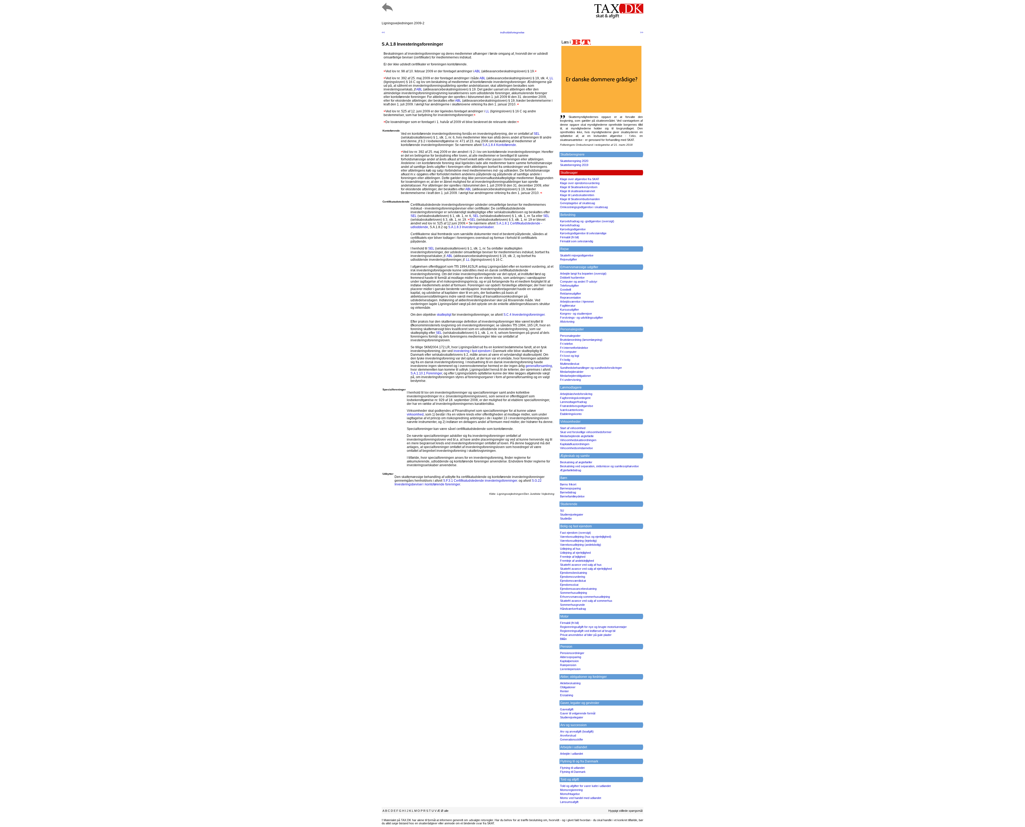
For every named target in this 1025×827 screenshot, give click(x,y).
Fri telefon (566, 343)
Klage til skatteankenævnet (577, 191)
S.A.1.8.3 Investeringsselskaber (471, 227)
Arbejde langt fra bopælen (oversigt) (583, 273)
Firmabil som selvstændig (576, 241)
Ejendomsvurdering (572, 576)
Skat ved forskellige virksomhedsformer (586, 432)
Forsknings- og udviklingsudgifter (581, 317)
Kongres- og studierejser (576, 313)
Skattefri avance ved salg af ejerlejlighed (586, 568)
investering (462, 351)
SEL (537, 134)
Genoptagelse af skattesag (577, 203)
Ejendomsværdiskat (573, 580)
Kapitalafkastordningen (574, 444)
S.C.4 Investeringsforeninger (524, 314)
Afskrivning (567, 321)
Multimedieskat (569, 363)
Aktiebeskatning (570, 683)
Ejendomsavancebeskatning (578, 588)
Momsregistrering (571, 790)
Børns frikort (568, 484)
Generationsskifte (571, 739)
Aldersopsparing (570, 657)
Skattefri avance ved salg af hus (581, 564)
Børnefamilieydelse (572, 496)
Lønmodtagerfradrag (573, 401)
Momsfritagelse (570, 794)
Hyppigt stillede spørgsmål (625, 810)
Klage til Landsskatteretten (577, 195)
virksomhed (415, 414)
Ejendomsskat (569, 584)
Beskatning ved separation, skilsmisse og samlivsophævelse (599, 466)
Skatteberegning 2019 (574, 165)
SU (562, 510)
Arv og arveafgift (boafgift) (577, 731)
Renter (564, 691)
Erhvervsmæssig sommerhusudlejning (585, 596)
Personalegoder (570, 335)
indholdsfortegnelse (512, 32)
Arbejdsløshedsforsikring (576, 393)
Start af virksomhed (572, 428)
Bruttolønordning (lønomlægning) (581, 339)
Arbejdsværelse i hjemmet (577, 301)
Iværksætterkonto (572, 409)
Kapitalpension (569, 661)
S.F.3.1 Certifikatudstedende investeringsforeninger (480, 480)
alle (446, 810)
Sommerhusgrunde (572, 604)
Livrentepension (570, 669)
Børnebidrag (568, 492)
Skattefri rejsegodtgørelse (576, 255)
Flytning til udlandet (572, 767)
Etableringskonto (571, 414)
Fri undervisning (570, 379)
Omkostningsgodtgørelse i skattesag (584, 207)
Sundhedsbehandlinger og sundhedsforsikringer (591, 367)
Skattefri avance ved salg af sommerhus (586, 600)
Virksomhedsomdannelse (576, 448)
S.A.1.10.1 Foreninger (426, 373)
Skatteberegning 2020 (574, 161)
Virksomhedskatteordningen (578, 440)
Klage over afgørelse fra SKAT (579, 179)
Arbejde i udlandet (571, 753)
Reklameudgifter (570, 293)
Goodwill (565, 289)
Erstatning (566, 695)
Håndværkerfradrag (573, 608)
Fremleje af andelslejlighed (577, 560)
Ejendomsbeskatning (573, 572)
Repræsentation (570, 297)
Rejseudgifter (568, 259)
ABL (477, 71)
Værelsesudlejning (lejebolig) (578, 540)
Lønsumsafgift (569, 802)
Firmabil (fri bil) (569, 237)
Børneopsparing (570, 488)
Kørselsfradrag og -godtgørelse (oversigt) (587, 221)
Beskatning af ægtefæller (576, 462)
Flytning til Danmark (573, 771)
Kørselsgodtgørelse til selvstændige (583, 233)
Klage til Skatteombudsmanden (580, 199)
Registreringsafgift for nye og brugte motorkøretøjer (593, 626)
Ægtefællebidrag (570, 470)
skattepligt (444, 314)
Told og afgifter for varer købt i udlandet (585, 786)
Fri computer (568, 351)
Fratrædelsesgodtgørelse (576, 405)
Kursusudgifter (569, 309)
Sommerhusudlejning (573, 592)
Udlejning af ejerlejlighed (575, 552)
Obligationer (567, 687)
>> (641, 32)
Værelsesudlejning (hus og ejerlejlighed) (585, 536)
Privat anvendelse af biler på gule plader (586, 634)
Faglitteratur (567, 305)
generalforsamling (539, 366)
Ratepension (568, 665)
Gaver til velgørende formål (577, 713)
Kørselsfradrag (569, 225)
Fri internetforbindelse (574, 347)
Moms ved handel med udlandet (580, 798)
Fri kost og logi (569, 355)
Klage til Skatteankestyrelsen (578, 187)
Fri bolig (565, 359)
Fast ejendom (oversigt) (575, 532)
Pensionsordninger (572, 653)
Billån (563, 638)
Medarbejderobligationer (575, 375)
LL (551, 78)
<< (383, 32)
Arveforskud (568, 735)
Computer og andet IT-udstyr (578, 281)
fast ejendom (481, 351)
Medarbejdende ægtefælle (577, 436)
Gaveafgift (566, 709)
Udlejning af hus (570, 548)
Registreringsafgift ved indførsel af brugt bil (587, 630)
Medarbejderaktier (572, 371)
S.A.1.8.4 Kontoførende (499, 145)
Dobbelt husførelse (572, 277)
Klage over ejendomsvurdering (580, 183)
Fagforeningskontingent (575, 397)
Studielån (566, 518)
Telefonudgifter (569, 285)
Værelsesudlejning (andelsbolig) (580, 544)
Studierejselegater (571, 514)
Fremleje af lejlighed (572, 556)
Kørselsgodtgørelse (573, 229)
